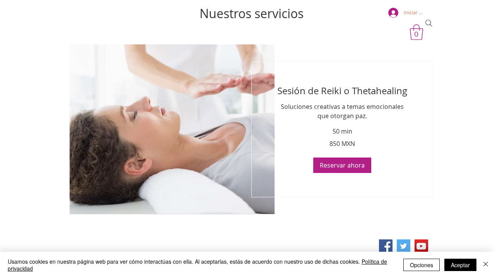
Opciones (421, 265)
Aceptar (460, 265)
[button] (342, 165)
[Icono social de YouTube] (421, 246)
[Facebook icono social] (386, 246)
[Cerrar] (485, 265)
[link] (342, 91)
